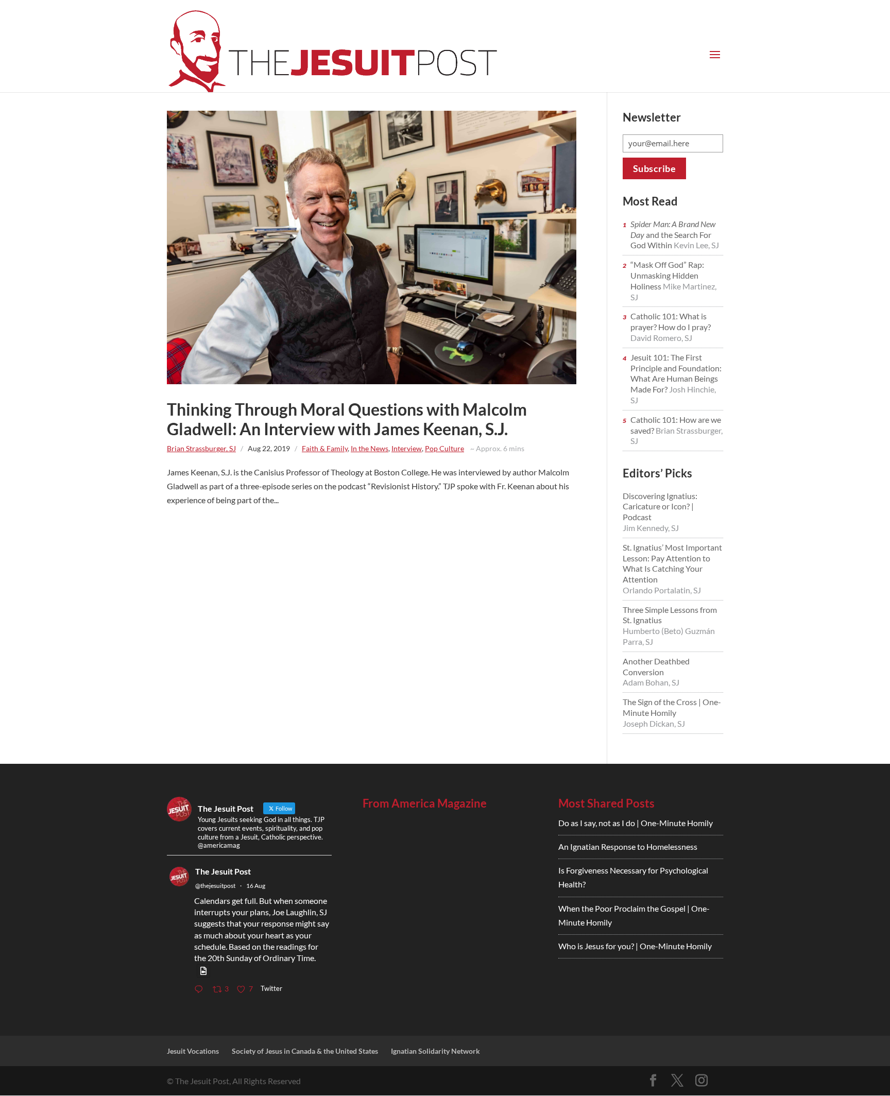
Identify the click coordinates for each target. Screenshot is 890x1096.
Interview (406, 448)
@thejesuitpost (215, 885)
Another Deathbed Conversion (656, 666)
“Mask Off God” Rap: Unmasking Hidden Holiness (667, 275)
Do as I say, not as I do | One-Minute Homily (635, 823)
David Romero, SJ (661, 337)
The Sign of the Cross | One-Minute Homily (672, 707)
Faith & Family (325, 448)
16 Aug (255, 885)
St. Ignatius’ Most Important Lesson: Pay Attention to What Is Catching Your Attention (672, 563)
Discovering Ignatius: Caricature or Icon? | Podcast (660, 506)
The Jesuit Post (223, 871)
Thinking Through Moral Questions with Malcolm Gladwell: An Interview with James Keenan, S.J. (347, 419)
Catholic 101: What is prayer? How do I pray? (670, 321)
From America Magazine (425, 803)
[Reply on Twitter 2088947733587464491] (201, 990)
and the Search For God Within (672, 234)
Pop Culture (444, 448)
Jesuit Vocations (193, 1051)
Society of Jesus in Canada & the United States (305, 1051)
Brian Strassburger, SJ (201, 448)
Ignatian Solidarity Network (435, 1051)
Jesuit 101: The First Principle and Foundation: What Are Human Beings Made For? (676, 373)
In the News (369, 448)
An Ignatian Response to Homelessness (627, 846)
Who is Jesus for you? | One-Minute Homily (635, 946)
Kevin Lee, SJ (696, 245)
